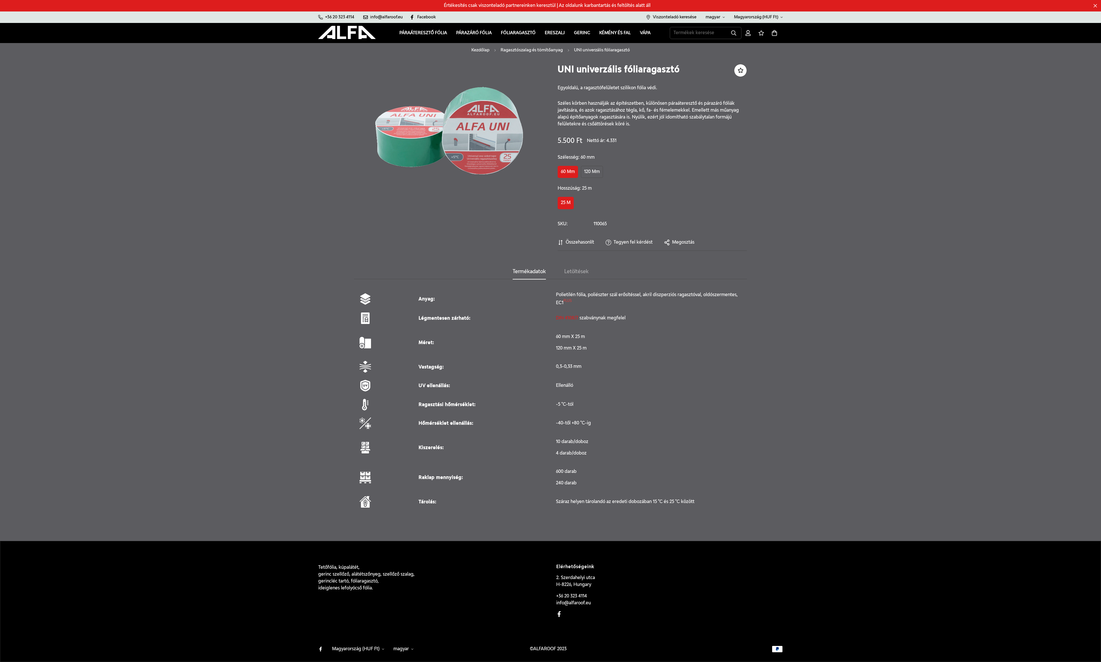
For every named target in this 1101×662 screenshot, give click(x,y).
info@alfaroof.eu (573, 603)
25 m (566, 203)
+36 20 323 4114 (571, 596)
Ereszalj (555, 33)
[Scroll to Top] (1089, 630)
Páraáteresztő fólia (423, 33)
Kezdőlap (480, 50)
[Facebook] (559, 614)
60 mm (568, 172)
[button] (774, 33)
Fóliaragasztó (518, 33)
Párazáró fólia (474, 33)
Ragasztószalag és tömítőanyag (532, 50)
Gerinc (582, 33)
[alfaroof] (347, 33)
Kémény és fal (615, 33)
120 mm (592, 172)
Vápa (645, 33)
